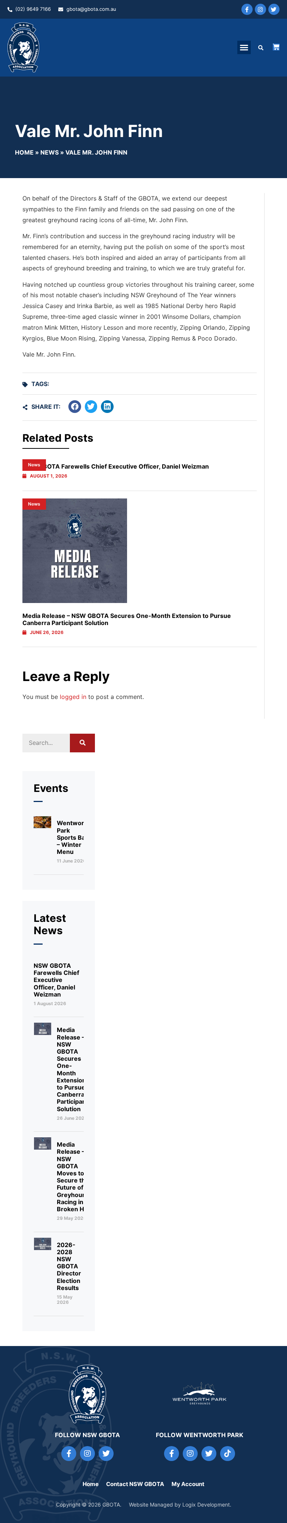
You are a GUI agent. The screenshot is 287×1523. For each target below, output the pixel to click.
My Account (188, 1484)
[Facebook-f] (247, 9)
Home (24, 152)
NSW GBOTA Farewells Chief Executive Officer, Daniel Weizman (56, 980)
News (49, 152)
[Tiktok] (227, 1453)
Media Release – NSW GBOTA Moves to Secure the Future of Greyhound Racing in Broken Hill (73, 1177)
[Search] (82, 743)
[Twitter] (274, 9)
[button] (244, 47)
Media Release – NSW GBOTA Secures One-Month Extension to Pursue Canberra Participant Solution (126, 619)
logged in (73, 696)
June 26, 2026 (47, 632)
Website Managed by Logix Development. (180, 1504)
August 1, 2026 (48, 476)
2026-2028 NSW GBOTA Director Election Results (69, 1266)
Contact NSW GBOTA (135, 1484)
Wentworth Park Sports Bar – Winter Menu (73, 837)
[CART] (276, 47)
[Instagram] (260, 9)
